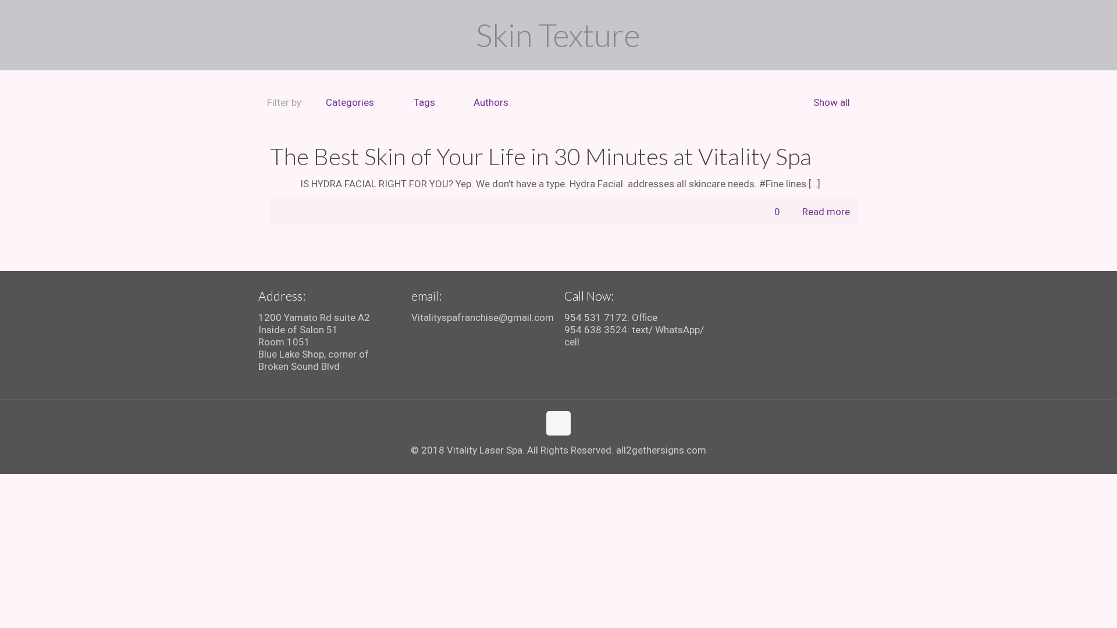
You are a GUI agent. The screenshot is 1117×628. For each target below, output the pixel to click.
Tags (424, 102)
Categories (350, 102)
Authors (491, 102)
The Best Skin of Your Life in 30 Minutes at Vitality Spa (541, 156)
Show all (831, 102)
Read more (826, 211)
